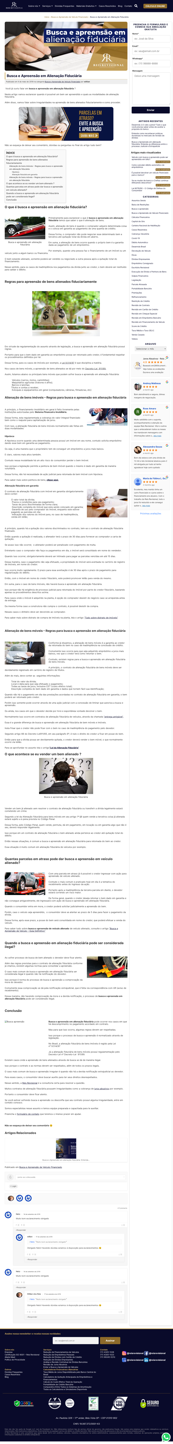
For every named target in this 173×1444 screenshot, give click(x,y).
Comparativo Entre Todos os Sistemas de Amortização (67, 1387)
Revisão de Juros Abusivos (55, 1364)
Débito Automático (140, 242)
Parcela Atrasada (139, 284)
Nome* (135, 34)
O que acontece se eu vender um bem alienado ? (30, 183)
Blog (120, 6)
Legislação (136, 280)
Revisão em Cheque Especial (144, 313)
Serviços (46, 6)
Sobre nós (33, 6)
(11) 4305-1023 (107, 1354)
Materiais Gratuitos (85, 6)
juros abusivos (101, 1088)
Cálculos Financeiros (141, 217)
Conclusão (11, 199)
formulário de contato (28, 1114)
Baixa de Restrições (140, 204)
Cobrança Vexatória (140, 234)
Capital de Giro (138, 221)
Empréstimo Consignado (142, 263)
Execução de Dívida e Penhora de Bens (149, 272)
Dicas (134, 255)
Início (46, 17)
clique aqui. (53, 480)
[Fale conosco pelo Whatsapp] (166, 1437)
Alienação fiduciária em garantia (24, 175)
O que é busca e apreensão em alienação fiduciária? (32, 156)
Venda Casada (138, 335)
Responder (21, 1230)
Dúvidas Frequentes (64, 6)
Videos (135, 339)
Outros (8, 1369)
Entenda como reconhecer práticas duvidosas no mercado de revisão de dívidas (148, 135)
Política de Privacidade (15, 1359)
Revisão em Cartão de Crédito (145, 309)
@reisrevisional (134, 1353)
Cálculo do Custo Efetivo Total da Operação (62, 1382)
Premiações (137, 293)
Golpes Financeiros (140, 276)
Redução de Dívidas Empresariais (58, 1359)
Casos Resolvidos (107, 6)
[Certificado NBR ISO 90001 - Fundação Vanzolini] (61, 1403)
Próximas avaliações (150, 513)
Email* (135, 46)
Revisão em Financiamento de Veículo (148, 322)
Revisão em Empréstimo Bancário (146, 318)
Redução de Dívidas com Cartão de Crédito (62, 1357)
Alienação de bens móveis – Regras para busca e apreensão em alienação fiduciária (35, 178)
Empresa (8, 1352)
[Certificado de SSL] (149, 1404)
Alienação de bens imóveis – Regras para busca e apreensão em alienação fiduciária (36, 167)
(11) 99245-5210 (107, 1357)
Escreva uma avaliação (153, 372)
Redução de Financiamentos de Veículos (61, 1352)
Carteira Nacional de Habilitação (146, 225)
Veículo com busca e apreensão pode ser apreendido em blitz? (150, 158)
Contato (128, 6)
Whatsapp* (137, 58)
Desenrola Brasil (139, 246)
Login (13, 1186)
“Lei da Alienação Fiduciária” (64, 747)
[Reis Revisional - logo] (14, 6)
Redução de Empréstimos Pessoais (58, 1354)
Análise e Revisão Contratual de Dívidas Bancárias (65, 1362)
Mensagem (137, 71)
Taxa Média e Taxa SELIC (143, 330)
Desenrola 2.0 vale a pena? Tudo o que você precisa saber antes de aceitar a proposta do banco (149, 127)
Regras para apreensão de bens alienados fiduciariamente (27, 161)
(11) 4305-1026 (107, 1352)
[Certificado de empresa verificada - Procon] (93, 1404)
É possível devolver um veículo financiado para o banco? (150, 173)
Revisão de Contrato (141, 305)
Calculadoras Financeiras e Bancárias (60, 1369)
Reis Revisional (29, 1083)
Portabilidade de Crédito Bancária (58, 1384)
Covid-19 (136, 238)
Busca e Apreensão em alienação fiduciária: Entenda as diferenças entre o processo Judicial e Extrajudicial (149, 144)
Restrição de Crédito (141, 301)
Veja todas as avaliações (154, 369)
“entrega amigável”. (113, 716)
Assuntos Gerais (139, 200)
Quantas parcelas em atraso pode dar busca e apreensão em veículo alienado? (34, 188)
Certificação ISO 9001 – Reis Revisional (22, 1354)
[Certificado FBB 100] (119, 1404)
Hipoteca (15, 172)
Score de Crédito (139, 326)
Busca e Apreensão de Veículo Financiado (69, 17)
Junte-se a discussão (26, 1177)
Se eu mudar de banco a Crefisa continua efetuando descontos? (150, 181)
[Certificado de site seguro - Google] (24, 1404)
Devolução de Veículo (141, 251)
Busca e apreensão (140, 209)
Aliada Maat (10, 1357)
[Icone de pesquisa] (136, 6)
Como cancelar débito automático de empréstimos (148, 166)
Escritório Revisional (140, 267)
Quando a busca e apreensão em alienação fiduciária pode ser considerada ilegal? (32, 195)
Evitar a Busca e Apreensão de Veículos (60, 1367)
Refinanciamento (139, 297)
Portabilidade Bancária (142, 288)
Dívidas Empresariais (141, 259)
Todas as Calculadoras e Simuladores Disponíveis (65, 1389)
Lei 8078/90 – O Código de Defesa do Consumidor (148, 189)
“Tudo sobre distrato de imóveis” (101, 617)
